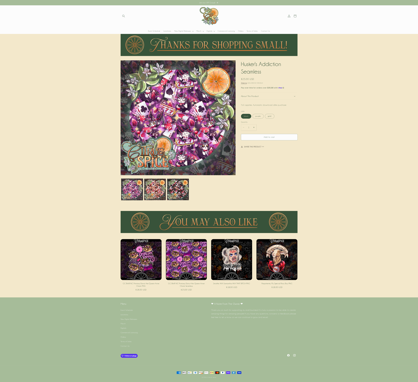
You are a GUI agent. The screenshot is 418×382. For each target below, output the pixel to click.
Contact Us (125, 346)
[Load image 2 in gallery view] (155, 189)
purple (258, 116)
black (246, 116)
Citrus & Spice (211, 377)
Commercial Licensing (129, 333)
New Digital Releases (129, 319)
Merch (123, 324)
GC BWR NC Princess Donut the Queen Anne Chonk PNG (141, 285)
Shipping (244, 83)
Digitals (123, 328)
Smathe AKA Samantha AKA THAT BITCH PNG (231, 283)
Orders (123, 337)
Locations (124, 315)
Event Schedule (127, 310)
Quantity (244, 122)
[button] (124, 16)
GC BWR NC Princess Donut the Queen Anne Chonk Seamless (186, 285)
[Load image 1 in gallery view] (132, 189)
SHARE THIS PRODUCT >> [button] (254, 147)
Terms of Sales (126, 341)
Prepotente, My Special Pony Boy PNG (277, 283)
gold (269, 116)
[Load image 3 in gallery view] (178, 189)
